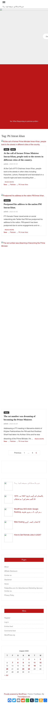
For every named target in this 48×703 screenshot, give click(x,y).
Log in (6, 622)
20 (7, 669)
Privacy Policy (9, 595)
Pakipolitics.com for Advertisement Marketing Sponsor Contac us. (23, 589)
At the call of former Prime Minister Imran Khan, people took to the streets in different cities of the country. (23, 156)
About (6, 567)
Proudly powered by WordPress (15, 694)
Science (7, 200)
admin (6, 164)
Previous (17, 452)
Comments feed (10, 631)
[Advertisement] (24, 91)
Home (6, 149)
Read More (9, 182)
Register (7, 618)
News (13, 149)
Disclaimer (8, 579)
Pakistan (13, 184)
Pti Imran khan (23, 184)
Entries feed (8, 626)
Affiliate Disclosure (10, 571)
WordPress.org (9, 635)
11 (34, 662)
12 (40, 662)
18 (34, 665)
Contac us (7, 575)
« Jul (6, 675)
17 (29, 665)
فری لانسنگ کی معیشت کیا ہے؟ (13, 6)
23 (23, 669)
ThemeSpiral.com (24, 697)
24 (29, 669)
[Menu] (3, 2)
